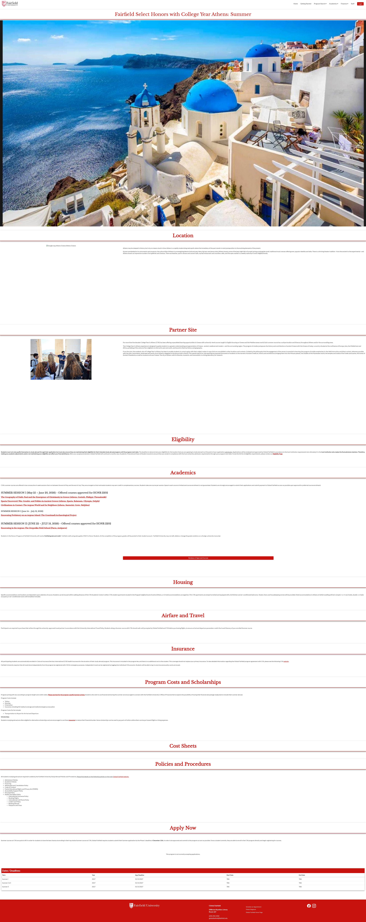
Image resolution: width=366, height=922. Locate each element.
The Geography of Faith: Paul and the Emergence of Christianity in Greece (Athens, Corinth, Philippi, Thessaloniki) (53, 497)
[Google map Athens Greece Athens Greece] (61, 283)
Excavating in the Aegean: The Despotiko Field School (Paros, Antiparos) (34, 528)
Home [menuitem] (295, 4)
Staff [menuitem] (352, 4)
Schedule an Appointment (253, 907)
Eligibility (183, 439)
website (286, 661)
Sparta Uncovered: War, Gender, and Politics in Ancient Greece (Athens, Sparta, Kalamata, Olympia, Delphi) (50, 501)
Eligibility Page (277, 454)
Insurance (183, 649)
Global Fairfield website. (121, 776)
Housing (183, 582)
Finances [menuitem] (344, 4)
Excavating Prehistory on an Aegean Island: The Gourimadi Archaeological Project (38, 515)
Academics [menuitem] (333, 4)
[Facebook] (309, 906)
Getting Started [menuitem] (305, 4)
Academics (183, 473)
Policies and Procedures (183, 764)
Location (183, 235)
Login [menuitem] (360, 4)
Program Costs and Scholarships (183, 682)
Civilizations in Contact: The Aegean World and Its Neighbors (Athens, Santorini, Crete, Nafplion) (45, 505)
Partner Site (183, 330)
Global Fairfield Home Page (254, 912)
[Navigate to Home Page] (10, 4)
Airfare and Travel (183, 615)
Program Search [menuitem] (320, 4)
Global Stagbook (251, 909)
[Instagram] (314, 906)
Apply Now (183, 828)
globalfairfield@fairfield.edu (218, 918)
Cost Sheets (183, 746)
